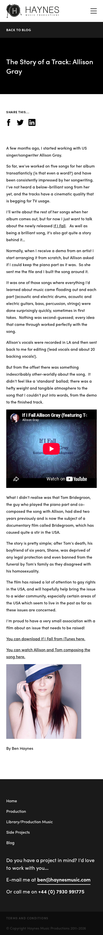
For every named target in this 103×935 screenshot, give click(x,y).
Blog (10, 842)
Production (16, 811)
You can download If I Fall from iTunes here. (45, 639)
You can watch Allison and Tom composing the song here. (48, 653)
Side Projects (18, 832)
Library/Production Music (29, 821)
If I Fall (60, 226)
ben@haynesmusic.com (63, 879)
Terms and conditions (27, 918)
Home (11, 801)
